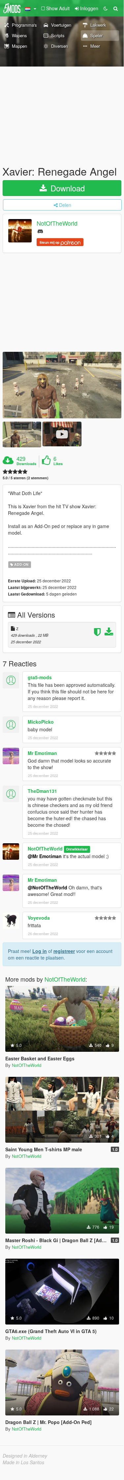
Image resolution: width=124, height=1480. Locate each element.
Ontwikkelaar (77, 849)
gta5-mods (40, 677)
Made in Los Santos (23, 1462)
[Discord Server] (40, 231)
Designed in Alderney (25, 1455)
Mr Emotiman (42, 753)
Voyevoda (39, 917)
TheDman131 (42, 791)
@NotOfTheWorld (47, 887)
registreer (64, 951)
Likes (58, 464)
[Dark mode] (105, 8)
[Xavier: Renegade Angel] (62, 385)
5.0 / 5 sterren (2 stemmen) (25, 478)
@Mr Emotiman (45, 856)
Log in (39, 951)
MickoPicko (41, 721)
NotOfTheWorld (57, 223)
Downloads (26, 464)
